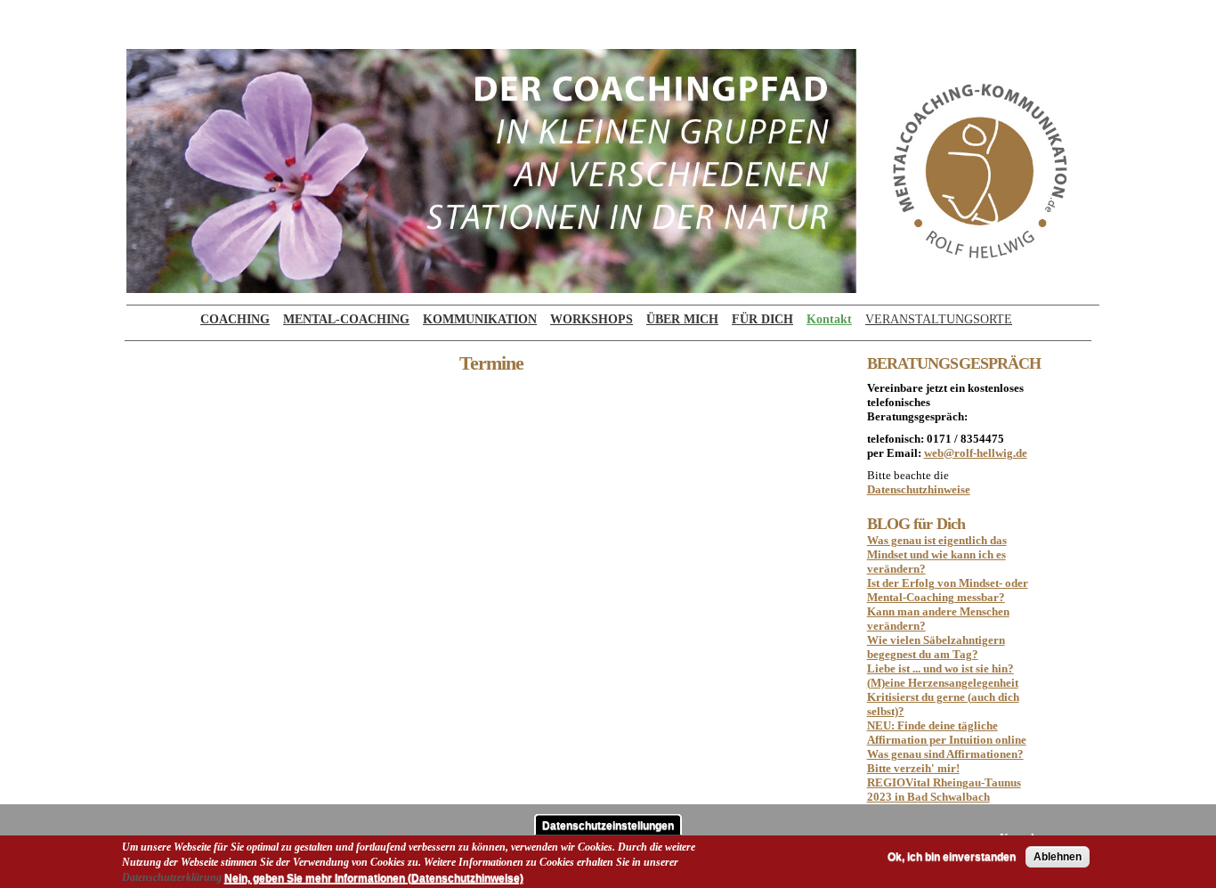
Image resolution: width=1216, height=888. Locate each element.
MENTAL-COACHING (346, 320)
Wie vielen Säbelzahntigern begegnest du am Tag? (936, 647)
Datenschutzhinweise (918, 489)
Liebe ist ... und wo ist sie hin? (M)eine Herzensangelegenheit (942, 675)
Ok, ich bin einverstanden (952, 857)
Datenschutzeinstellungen (608, 825)
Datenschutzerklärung (172, 876)
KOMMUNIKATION (480, 320)
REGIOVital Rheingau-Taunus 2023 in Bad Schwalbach (944, 789)
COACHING (235, 320)
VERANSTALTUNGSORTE (938, 320)
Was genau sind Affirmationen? (945, 754)
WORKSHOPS (591, 320)
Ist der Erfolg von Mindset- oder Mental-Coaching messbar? (947, 590)
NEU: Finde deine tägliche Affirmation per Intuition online (946, 732)
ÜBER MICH (682, 320)
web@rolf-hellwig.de (975, 453)
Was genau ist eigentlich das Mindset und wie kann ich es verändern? (937, 554)
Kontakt (829, 320)
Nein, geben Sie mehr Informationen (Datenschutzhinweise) (373, 877)
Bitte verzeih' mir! (913, 768)
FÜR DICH (762, 320)
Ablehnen (1058, 857)
